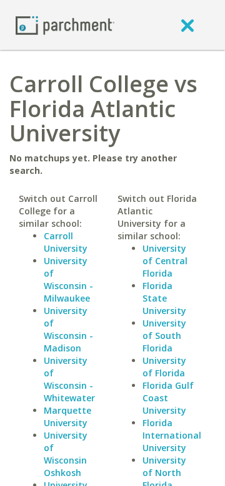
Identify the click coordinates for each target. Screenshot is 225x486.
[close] (187, 24)
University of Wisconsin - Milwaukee (68, 279)
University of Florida (164, 367)
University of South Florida (164, 335)
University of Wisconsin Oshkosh (66, 454)
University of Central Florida (165, 260)
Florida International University (171, 435)
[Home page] (65, 25)
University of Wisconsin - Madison (68, 329)
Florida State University (164, 298)
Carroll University (66, 242)
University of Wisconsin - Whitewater (69, 379)
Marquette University (67, 416)
